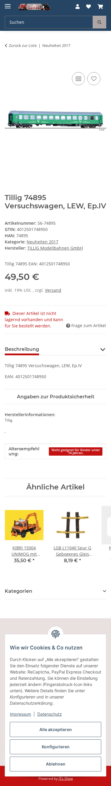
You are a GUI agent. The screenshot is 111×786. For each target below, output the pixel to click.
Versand (53, 290)
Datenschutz (49, 714)
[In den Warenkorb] (9, 64)
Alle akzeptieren (55, 729)
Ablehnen (55, 763)
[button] (77, 6)
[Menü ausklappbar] (8, 3)
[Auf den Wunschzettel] (93, 78)
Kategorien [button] (18, 591)
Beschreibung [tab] (22, 349)
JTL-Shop (66, 778)
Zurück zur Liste (23, 45)
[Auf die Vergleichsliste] (78, 78)
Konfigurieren (56, 746)
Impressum (20, 714)
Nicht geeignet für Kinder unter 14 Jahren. (76, 451)
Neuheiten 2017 (42, 242)
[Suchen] (99, 22)
